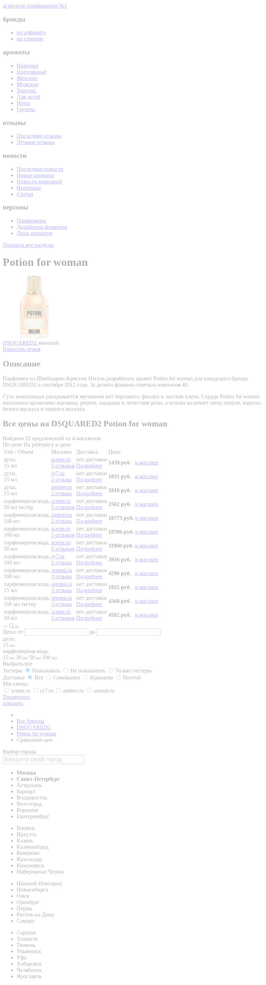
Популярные (31, 72)
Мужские (28, 84)
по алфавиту (31, 32)
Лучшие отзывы (36, 142)
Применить (16, 697)
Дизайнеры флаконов (42, 227)
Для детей (28, 97)
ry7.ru (57, 473)
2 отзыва (61, 479)
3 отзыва (61, 576)
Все (39, 677)
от (21, 632)
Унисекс (26, 90)
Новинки (27, 66)
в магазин (146, 463)
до (93, 632)
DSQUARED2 (20, 343)
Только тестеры (133, 671)
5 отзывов (63, 466)
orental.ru (61, 570)
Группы (26, 109)
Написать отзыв (22, 349)
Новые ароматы (35, 175)
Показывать (46, 671)
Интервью (29, 188)
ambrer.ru (61, 487)
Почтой (131, 677)
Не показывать (88, 671)
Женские (27, 78)
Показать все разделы (28, 245)
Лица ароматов (34, 233)
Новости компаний (39, 181)
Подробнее (89, 466)
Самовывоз (66, 677)
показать (13, 703)
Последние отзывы (39, 136)
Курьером (101, 677)
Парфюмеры (31, 221)
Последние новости (40, 169)
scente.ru (61, 459)
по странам (30, 39)
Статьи (25, 194)
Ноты (23, 103)
